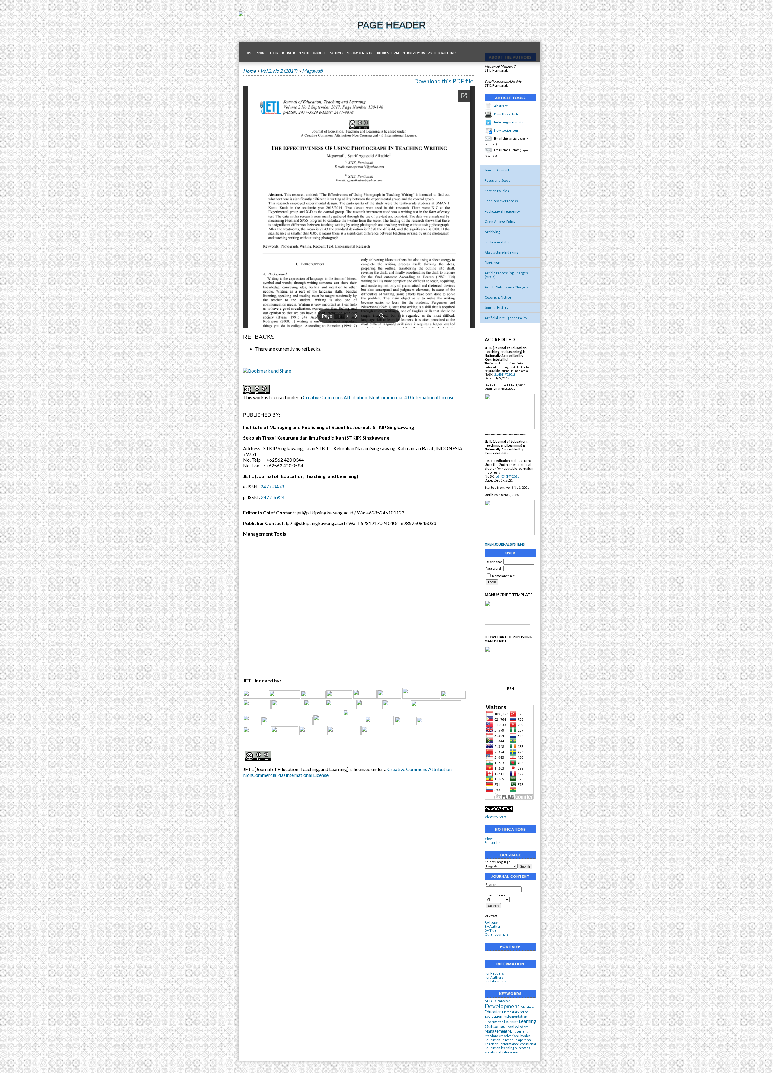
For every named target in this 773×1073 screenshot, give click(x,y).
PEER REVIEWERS (414, 53)
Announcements (359, 53)
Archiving (492, 232)
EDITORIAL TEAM (387, 53)
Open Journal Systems (505, 544)
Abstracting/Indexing (501, 252)
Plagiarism (493, 262)
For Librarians (495, 981)
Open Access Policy (500, 221)
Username (494, 562)
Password (493, 568)
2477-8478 (272, 486)
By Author (493, 926)
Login (274, 53)
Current (319, 53)
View (489, 839)
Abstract (501, 106)
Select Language (498, 862)
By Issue (491, 922)
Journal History (496, 307)
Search (304, 53)
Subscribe (492, 842)
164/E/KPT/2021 (507, 476)
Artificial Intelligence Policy (506, 318)
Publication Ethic (497, 242)
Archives (336, 53)
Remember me (503, 576)
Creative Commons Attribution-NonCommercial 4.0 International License (378, 397)
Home (249, 53)
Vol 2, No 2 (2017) (278, 71)
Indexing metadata (508, 122)
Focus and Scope (498, 180)
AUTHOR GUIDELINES (442, 53)
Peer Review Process (501, 201)
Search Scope (496, 895)
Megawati (312, 71)
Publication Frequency (502, 211)
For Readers (494, 973)
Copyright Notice (498, 297)
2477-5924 (272, 497)
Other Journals (496, 934)
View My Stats (496, 817)
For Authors (494, 977)
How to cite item (506, 130)
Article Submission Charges (506, 287)
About (261, 53)
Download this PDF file (443, 81)
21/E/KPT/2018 (505, 374)
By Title (491, 930)
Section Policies (497, 191)
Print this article (506, 114)
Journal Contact (497, 170)
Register (288, 53)
